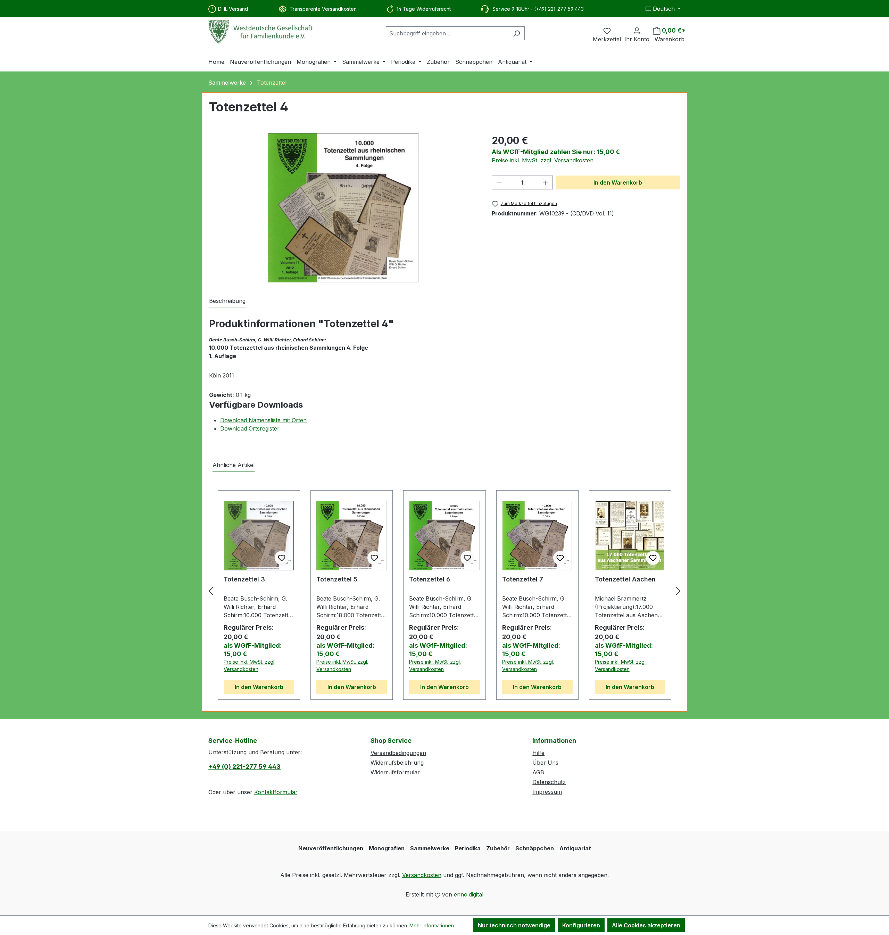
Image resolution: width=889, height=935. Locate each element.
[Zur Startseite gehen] (260, 32)
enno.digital (468, 894)
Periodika (468, 848)
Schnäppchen (534, 848)
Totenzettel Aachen (625, 579)
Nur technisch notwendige (514, 925)
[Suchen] (516, 33)
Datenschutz (549, 782)
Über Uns (545, 762)
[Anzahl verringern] (499, 182)
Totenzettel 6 (429, 579)
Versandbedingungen (398, 752)
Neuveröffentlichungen (330, 848)
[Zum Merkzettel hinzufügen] (282, 558)
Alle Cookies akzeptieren (646, 925)
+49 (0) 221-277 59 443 (244, 766)
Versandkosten (421, 875)
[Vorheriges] (211, 591)
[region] (343, 207)
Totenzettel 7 (522, 579)
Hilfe (538, 752)
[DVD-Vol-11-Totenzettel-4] (343, 207)
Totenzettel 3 (244, 579)
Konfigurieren (581, 925)
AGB (538, 772)
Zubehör (498, 848)
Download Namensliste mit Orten (263, 420)
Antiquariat (575, 848)
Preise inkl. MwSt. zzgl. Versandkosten (542, 160)
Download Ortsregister (250, 428)
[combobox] (447, 33)
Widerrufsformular (395, 772)
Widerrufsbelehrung (397, 762)
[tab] (227, 301)
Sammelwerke (429, 848)
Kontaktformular (275, 792)
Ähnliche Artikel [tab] (234, 464)
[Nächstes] (678, 591)
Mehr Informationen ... (433, 925)
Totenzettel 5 (336, 579)
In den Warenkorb (617, 182)
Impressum (547, 791)
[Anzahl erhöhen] (545, 182)
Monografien (387, 848)
